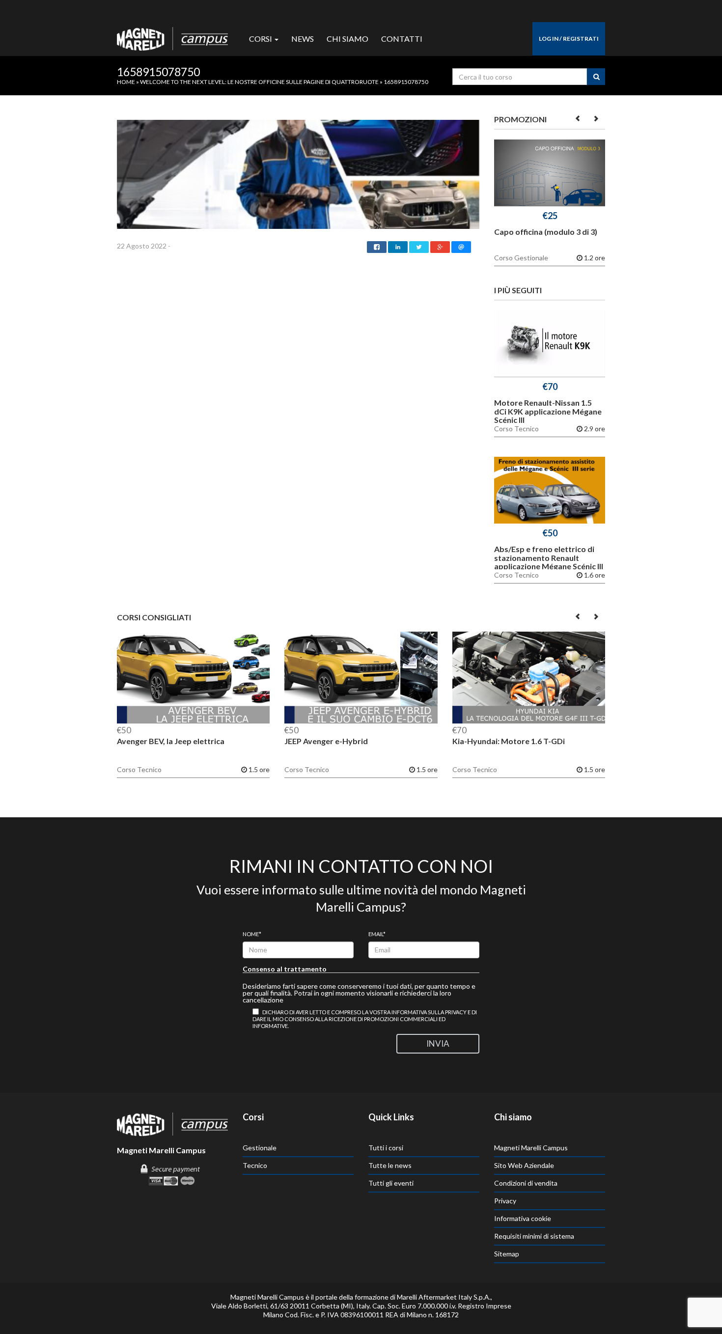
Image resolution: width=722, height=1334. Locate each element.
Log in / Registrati (569, 38)
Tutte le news (390, 1165)
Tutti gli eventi (391, 1183)
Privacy (505, 1200)
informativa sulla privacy (429, 1012)
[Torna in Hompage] (172, 1123)
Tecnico (255, 1165)
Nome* (252, 934)
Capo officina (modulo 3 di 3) (545, 231)
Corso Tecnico (516, 428)
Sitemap (506, 1254)
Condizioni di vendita (525, 1183)
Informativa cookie (522, 1218)
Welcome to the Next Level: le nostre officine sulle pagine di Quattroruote (259, 81)
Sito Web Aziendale (524, 1165)
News (302, 38)
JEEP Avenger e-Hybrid (326, 741)
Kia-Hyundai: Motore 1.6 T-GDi (508, 741)
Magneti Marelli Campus (531, 1147)
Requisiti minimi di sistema (534, 1236)
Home (126, 81)
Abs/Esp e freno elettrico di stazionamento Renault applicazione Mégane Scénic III (548, 557)
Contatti (401, 38)
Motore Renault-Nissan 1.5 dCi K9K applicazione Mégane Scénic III (548, 411)
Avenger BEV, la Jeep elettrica (170, 741)
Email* (377, 934)
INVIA (437, 1043)
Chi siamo (347, 38)
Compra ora (550, 175)
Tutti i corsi (385, 1147)
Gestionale (260, 1147)
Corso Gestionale (521, 257)
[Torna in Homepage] (172, 36)
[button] (578, 118)
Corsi (261, 38)
